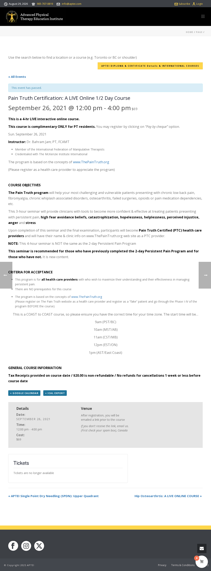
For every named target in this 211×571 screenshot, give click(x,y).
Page (199, 32)
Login (199, 4)
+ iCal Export (55, 393)
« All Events (17, 77)
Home (189, 32)
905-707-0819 (45, 4)
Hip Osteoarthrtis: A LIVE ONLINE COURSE (168, 496)
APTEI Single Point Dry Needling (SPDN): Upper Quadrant (53, 496)
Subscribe (184, 4)
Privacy (162, 565)
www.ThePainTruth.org (91, 162)
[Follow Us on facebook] (13, 546)
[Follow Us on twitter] (39, 546)
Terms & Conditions (183, 565)
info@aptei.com (71, 4)
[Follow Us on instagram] (26, 546)
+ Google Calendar (24, 393)
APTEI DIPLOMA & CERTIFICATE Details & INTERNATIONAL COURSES (150, 65)
